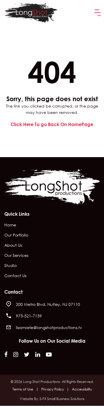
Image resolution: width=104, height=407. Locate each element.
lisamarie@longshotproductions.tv (49, 327)
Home (10, 225)
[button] (96, 13)
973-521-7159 (29, 316)
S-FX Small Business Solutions (62, 398)
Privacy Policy (52, 389)
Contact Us (15, 276)
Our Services (16, 255)
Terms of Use (22, 389)
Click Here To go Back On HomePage (52, 124)
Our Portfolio (16, 235)
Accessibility (82, 389)
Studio (10, 266)
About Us (13, 245)
